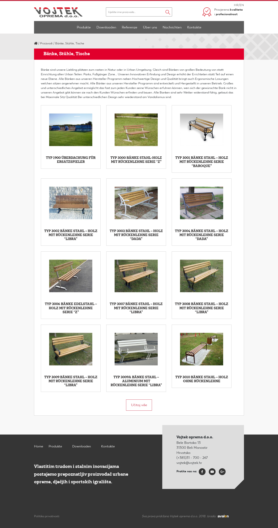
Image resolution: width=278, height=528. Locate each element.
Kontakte (194, 27)
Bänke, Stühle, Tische (69, 43)
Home (38, 446)
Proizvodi (46, 43)
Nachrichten (172, 27)
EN (242, 5)
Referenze (129, 27)
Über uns (150, 27)
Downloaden (106, 27)
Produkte (84, 27)
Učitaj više (139, 405)
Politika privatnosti (46, 516)
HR (236, 5)
